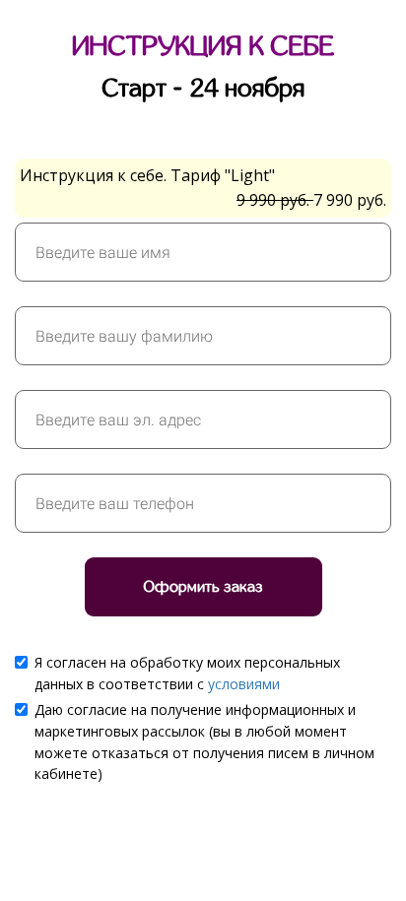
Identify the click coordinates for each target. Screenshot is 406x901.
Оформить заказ (203, 587)
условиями (244, 684)
